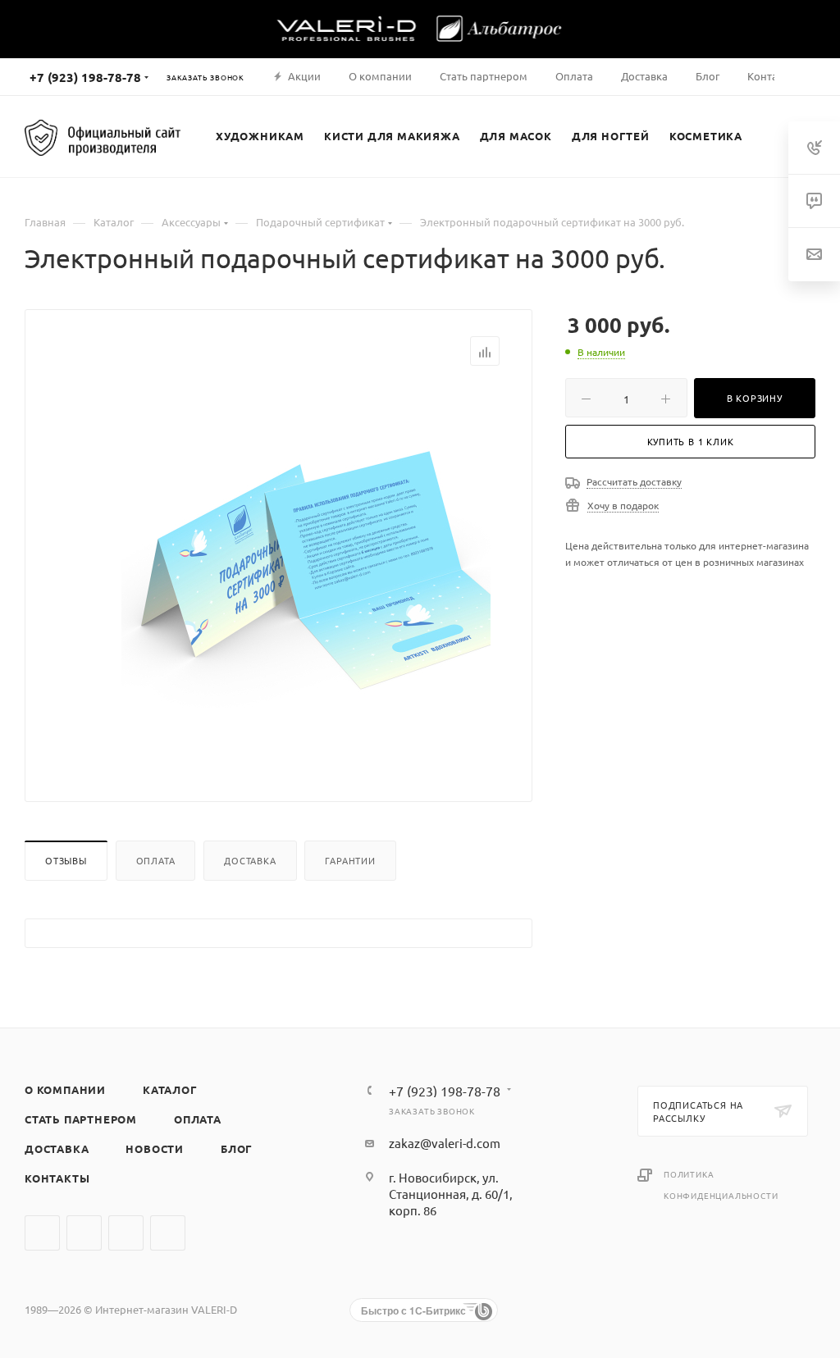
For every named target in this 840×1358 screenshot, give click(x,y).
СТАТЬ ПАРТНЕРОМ (81, 1119)
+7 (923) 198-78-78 (85, 77)
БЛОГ (237, 1148)
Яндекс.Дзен (167, 1233)
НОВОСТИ (155, 1148)
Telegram (84, 1233)
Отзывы (66, 860)
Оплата (156, 860)
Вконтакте (42, 1233)
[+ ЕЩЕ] (770, 136)
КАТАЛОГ (170, 1089)
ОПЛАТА (197, 1119)
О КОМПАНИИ (65, 1089)
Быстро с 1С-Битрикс (413, 1310)
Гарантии (350, 860)
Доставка (250, 860)
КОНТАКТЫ (57, 1178)
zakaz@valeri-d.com (444, 1143)
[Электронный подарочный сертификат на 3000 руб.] (306, 570)
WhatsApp (126, 1233)
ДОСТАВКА (57, 1148)
